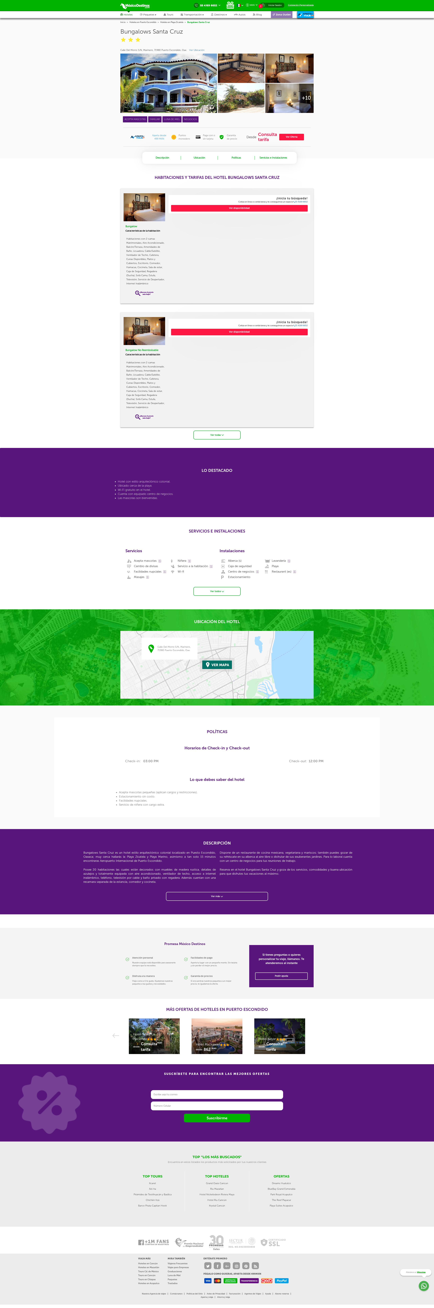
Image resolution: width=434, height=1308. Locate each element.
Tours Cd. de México (148, 1271)
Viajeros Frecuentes (178, 1263)
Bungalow (131, 226)
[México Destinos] (137, 5)
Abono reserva (282, 1294)
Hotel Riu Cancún (216, 1200)
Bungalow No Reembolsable (141, 350)
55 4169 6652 (301, 202)
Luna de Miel (174, 1275)
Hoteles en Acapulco (148, 1283)
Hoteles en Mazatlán (148, 1267)
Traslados (172, 1283)
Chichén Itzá (152, 1200)
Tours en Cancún (146, 1275)
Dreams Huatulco (281, 1183)
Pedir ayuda (281, 976)
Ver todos (216, 591)
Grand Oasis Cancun (217, 1183)
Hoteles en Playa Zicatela (171, 22)
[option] (154, 1037)
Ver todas (215, 435)
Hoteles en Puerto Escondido (143, 22)
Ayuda (268, 1294)
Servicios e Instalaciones (273, 157)
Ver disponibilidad (239, 208)
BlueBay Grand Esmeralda (281, 1188)
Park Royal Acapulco (281, 1194)
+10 (306, 98)
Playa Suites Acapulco (281, 1205)
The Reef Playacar (281, 1200)
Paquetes (172, 1279)
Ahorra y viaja (223, 1297)
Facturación (234, 1294)
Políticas (236, 157)
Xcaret (152, 1183)
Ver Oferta (291, 136)
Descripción (162, 157)
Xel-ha (152, 1188)
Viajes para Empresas (178, 1267)
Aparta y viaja (207, 1297)
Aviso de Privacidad (216, 1294)
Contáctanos (176, 1294)
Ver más (216, 896)
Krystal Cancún (217, 1205)
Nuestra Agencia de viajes (154, 1294)
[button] (196, 14)
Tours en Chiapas (147, 1279)
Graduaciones (175, 1271)
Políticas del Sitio (194, 1294)
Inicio (122, 22)
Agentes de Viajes (252, 1294)
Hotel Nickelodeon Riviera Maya (217, 1194)
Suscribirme (217, 1118)
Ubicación (199, 157)
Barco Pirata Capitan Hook (152, 1205)
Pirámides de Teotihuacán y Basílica (153, 1194)
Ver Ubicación (196, 50)
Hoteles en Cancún (148, 1263)
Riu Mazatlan (217, 1188)
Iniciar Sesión (275, 5)
